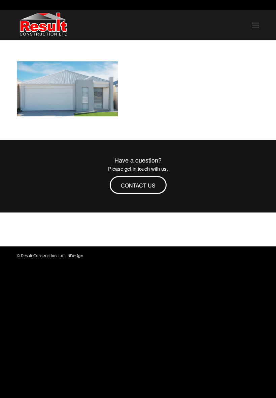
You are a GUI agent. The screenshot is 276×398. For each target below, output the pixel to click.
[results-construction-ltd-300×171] (43, 25)
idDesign (75, 255)
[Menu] (255, 25)
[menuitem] (255, 25)
